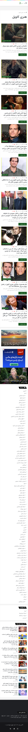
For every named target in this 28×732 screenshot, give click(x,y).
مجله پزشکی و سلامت (21, 557)
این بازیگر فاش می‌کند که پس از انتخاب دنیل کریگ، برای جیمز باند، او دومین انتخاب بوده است (15, 251)
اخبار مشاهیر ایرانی (21, 451)
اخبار (25, 393)
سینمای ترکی (21, 430)
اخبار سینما (22, 423)
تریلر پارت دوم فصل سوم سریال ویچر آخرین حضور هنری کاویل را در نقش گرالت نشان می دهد (14, 84)
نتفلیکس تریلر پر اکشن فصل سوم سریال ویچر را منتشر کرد (15, 47)
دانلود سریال (22, 490)
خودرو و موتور (23, 479)
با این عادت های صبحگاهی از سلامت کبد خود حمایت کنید (9, 635)
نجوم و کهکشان (21, 548)
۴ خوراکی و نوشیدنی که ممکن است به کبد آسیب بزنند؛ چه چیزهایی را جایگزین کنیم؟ (9, 663)
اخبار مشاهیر (23, 449)
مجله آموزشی (23, 551)
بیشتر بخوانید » (23, 54)
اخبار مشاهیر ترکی (21, 453)
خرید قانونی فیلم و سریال (19, 486)
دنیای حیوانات (23, 509)
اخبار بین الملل (22, 402)
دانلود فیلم (22, 493)
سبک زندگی (23, 513)
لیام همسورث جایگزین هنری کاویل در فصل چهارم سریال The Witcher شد (14, 285)
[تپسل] (3, 349)
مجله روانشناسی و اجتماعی (19, 574)
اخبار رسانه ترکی (20, 412)
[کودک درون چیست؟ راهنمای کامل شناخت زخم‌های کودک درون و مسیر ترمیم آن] (23, 685)
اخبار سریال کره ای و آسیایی (17, 416)
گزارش (24, 530)
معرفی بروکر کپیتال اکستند (16, 717)
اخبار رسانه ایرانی (20, 409)
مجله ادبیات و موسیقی (21, 553)
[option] (14, 338)
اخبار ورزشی (22, 439)
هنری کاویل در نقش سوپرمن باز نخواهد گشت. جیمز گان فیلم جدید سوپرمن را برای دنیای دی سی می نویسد (14, 215)
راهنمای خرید (22, 539)
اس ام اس (22, 534)
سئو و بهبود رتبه (21, 520)
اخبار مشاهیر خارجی (20, 456)
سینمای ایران (21, 428)
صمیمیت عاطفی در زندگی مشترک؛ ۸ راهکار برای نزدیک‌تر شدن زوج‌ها (9, 656)
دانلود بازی (22, 488)
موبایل (8, 716)
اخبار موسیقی (22, 437)
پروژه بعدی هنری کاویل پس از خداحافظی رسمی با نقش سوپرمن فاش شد (14, 181)
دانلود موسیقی (22, 495)
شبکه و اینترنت (23, 518)
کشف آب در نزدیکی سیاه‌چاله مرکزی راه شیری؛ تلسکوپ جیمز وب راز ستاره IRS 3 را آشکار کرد (9, 628)
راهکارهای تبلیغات (19, 571)
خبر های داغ (23, 476)
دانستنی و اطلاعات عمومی (20, 481)
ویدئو (25, 599)
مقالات (24, 597)
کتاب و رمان (22, 502)
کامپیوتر (23, 541)
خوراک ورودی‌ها (22, 613)
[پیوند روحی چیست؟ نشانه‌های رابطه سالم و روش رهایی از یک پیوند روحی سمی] (23, 678)
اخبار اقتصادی (22, 400)
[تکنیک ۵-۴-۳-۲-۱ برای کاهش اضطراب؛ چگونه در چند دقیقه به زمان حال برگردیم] (23, 692)
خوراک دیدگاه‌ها (22, 615)
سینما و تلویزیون (22, 516)
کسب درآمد (23, 525)
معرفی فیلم (21, 583)
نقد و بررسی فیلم (20, 585)
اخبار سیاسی (22, 421)
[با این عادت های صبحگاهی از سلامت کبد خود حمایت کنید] (23, 636)
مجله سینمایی (22, 578)
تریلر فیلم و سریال (20, 581)
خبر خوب (23, 567)
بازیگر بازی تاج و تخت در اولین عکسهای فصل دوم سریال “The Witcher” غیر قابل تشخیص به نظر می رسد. (15, 315)
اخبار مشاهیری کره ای (20, 458)
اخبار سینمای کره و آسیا (18, 426)
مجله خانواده (23, 560)
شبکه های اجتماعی (21, 507)
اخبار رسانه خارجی (20, 414)
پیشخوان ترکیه (23, 472)
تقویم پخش (21, 419)
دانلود (25, 483)
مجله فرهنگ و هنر (21, 588)
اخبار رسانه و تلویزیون (20, 407)
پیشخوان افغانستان (22, 470)
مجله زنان (24, 562)
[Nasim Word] (21, 3)
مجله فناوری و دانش (20, 590)
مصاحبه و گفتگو (23, 592)
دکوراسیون (22, 537)
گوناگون (24, 532)
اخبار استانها (22, 398)
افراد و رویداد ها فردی (21, 463)
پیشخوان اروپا (23, 467)
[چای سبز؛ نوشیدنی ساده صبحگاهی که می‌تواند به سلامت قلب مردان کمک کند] (23, 650)
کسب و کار (22, 569)
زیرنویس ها (22, 500)
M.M (25, 44)
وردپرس (24, 618)
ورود (25, 611)
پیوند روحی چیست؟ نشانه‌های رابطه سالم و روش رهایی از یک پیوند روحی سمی (9, 677)
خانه (25, 12)
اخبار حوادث (22, 405)
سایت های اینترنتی (21, 523)
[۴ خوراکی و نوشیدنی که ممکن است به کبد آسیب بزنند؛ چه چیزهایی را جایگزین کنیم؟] (23, 664)
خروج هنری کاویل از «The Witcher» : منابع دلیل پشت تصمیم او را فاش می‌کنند (14, 147)
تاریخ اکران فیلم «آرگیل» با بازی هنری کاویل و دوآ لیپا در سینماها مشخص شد (15, 114)
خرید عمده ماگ (24, 716)
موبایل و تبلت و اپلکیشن (19, 546)
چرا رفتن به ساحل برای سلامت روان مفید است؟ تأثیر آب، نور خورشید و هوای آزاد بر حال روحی (10, 670)
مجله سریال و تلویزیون (20, 576)
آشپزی (24, 391)
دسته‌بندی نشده (22, 504)
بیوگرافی (24, 465)
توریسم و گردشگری (22, 474)
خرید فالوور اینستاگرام (15, 716)
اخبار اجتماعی (22, 395)
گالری (25, 527)
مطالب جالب (23, 595)
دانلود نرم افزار (22, 497)
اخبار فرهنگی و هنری (20, 435)
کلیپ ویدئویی (22, 601)
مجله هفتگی (23, 564)
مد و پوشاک (22, 544)
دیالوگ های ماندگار (22, 511)
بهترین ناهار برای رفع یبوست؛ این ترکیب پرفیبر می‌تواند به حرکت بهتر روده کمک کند (10, 642)
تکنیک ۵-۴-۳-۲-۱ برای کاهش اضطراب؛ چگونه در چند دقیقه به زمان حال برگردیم (9, 692)
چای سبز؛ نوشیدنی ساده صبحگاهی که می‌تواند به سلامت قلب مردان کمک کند (9, 649)
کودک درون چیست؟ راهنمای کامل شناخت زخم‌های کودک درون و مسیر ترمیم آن (15, 344)
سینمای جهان (21, 432)
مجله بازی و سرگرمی (22, 555)
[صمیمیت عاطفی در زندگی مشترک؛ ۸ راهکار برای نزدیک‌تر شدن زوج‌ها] (23, 657)
